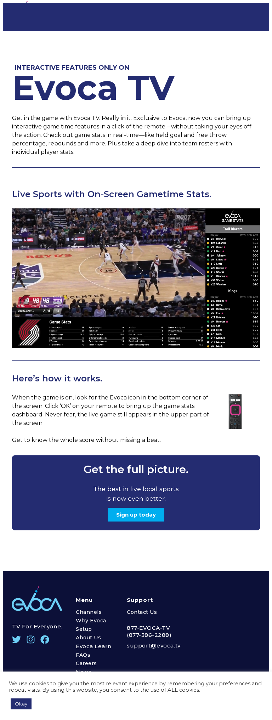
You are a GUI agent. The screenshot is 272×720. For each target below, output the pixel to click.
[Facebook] (44, 639)
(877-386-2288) (149, 635)
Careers (86, 663)
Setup (84, 629)
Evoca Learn (94, 646)
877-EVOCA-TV (148, 627)
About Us (88, 637)
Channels (89, 612)
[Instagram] (30, 639)
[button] (136, 515)
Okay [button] (21, 704)
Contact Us (142, 612)
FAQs (83, 655)
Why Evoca (91, 620)
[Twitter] (16, 639)
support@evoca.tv (154, 645)
